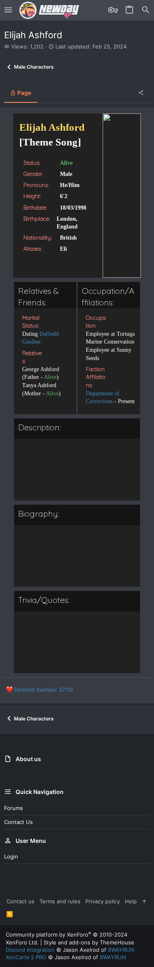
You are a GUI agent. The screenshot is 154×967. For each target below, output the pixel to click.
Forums (13, 808)
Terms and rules (59, 901)
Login (11, 856)
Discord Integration (30, 949)
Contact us (18, 822)
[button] (8, 10)
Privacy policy (102, 901)
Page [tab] (23, 92)
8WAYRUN (121, 949)
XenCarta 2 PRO (26, 957)
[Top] (144, 901)
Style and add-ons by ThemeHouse (89, 942)
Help (131, 901)
